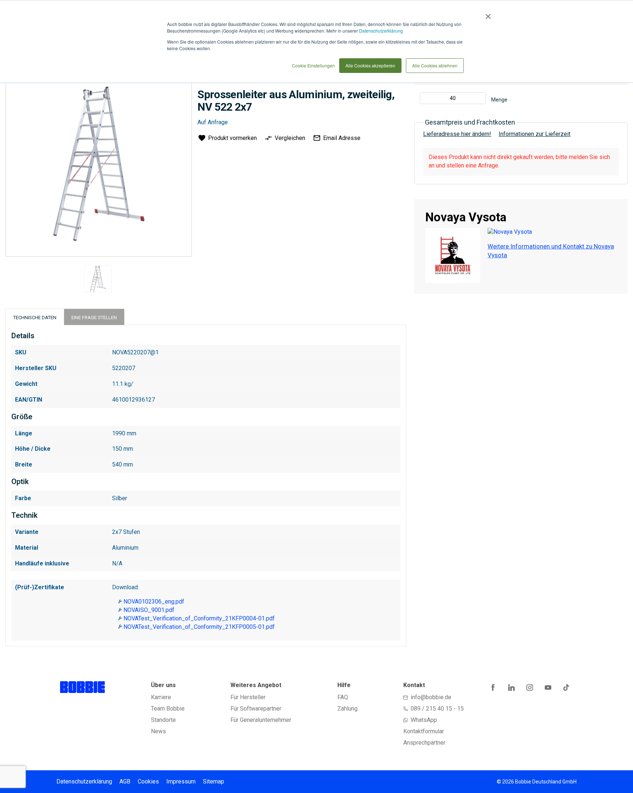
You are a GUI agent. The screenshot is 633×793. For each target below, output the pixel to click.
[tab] (34, 317)
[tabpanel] (97, 280)
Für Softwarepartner (255, 708)
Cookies (148, 781)
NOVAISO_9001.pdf (148, 609)
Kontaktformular (423, 731)
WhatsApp (424, 719)
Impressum (181, 781)
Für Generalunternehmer (260, 719)
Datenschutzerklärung (381, 30)
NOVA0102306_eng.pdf (153, 601)
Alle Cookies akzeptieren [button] (370, 65)
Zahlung (347, 708)
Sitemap (213, 781)
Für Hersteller (248, 697)
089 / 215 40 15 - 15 (437, 708)
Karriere (161, 697)
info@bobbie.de (431, 697)
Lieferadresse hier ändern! (457, 133)
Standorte (163, 719)
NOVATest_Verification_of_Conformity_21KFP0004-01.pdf (199, 618)
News (158, 731)
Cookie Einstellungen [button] (313, 65)
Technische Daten (34, 317)
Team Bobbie (168, 708)
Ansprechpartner (424, 742)
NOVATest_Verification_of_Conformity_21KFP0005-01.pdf (199, 626)
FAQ (342, 697)
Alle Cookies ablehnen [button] (435, 65)
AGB (124, 781)
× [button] (486, 14)
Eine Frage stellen (94, 317)
